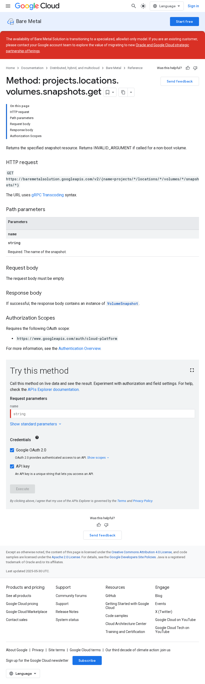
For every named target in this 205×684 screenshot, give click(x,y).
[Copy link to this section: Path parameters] (50, 210)
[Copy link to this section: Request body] (43, 268)
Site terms (56, 650)
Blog (158, 596)
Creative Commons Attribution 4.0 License (142, 552)
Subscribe (87, 660)
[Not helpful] (195, 68)
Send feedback (180, 81)
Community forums (71, 596)
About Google (17, 650)
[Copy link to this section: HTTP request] (43, 163)
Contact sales (17, 620)
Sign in (193, 6)
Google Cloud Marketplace (26, 612)
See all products (18, 596)
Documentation (32, 68)
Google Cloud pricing (22, 604)
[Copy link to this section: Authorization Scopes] (60, 318)
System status (67, 620)
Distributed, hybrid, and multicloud (75, 68)
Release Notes (67, 612)
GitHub (111, 596)
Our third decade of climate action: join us (138, 650)
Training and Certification (125, 632)
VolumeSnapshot (122, 303)
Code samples (117, 616)
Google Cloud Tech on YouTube (172, 630)
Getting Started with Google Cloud (127, 606)
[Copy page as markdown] (123, 92)
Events (160, 604)
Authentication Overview (79, 348)
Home (10, 68)
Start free (184, 21)
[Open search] (134, 6)
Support (62, 604)
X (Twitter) (163, 612)
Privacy (38, 650)
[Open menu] (8, 6)
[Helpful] (188, 68)
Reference (135, 68)
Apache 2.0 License (66, 557)
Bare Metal (28, 21)
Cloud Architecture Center (126, 624)
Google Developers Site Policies (133, 557)
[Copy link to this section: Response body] (47, 293)
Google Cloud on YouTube (175, 620)
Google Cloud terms (85, 650)
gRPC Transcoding (48, 195)
